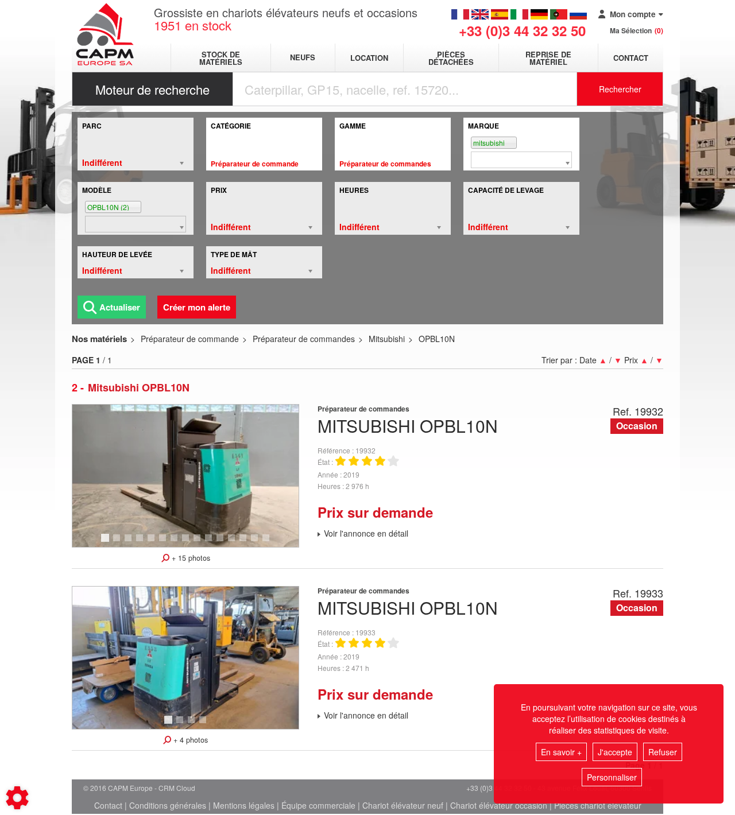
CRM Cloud (176, 788)
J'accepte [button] (615, 752)
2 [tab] (118, 543)
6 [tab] (164, 543)
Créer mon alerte (196, 307)
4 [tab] (141, 543)
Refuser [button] (662, 752)
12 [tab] (235, 543)
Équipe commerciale (318, 805)
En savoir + (561, 752)
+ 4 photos (189, 739)
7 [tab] (175, 543)
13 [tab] (247, 543)
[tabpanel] (185, 476)
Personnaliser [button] (612, 777)
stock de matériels (220, 58)
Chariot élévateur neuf (402, 805)
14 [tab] (258, 543)
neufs (302, 57)
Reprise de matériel (548, 58)
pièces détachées (451, 58)
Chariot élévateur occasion (498, 805)
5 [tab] (152, 543)
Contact (630, 57)
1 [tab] (107, 543)
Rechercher (620, 89)
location (369, 57)
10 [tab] (212, 543)
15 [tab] (269, 543)
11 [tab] (224, 543)
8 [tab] (187, 543)
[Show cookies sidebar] (17, 797)
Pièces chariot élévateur (597, 805)
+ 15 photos (189, 557)
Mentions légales (243, 805)
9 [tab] (198, 543)
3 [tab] (129, 543)
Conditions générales (167, 805)
